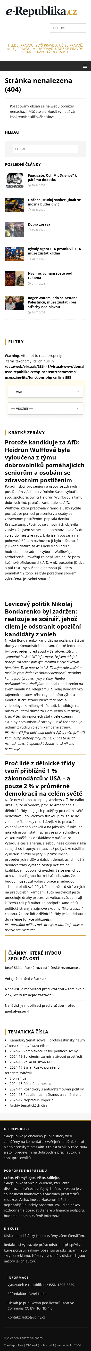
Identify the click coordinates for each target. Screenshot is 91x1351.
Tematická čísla (28, 1032)
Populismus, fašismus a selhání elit (45, 1094)
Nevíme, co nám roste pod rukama (50, 275)
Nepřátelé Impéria (31, 1100)
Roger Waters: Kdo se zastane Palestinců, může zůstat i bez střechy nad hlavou (52, 302)
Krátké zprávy (26, 432)
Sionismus (18, 1078)
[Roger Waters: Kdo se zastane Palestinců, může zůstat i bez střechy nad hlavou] (14, 307)
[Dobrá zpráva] (14, 234)
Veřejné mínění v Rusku (24, 978)
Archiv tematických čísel (29, 1105)
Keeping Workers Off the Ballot (59, 799)
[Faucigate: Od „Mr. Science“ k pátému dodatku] (14, 185)
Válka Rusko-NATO (31, 1062)
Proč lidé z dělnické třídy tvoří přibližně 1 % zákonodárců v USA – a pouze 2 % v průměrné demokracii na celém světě (43, 778)
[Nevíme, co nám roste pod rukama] (14, 283)
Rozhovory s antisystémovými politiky (47, 1089)
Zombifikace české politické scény (44, 1051)
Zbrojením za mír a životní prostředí (46, 1056)
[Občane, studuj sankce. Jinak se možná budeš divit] (14, 209)
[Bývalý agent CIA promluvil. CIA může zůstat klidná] (14, 258)
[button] (84, 65)
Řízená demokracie (32, 1083)
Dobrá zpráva (39, 224)
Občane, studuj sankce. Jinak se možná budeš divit (54, 201)
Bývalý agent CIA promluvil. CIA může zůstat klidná (54, 250)
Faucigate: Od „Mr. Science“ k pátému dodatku (52, 177)
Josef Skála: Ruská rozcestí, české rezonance (41, 967)
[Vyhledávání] (68, 27)
